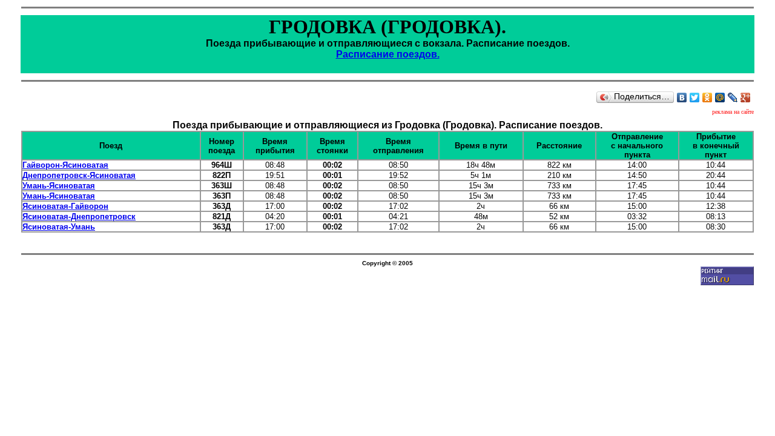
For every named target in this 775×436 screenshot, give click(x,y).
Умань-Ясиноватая (58, 185)
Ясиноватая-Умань (58, 226)
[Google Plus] (745, 97)
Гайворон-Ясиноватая (65, 165)
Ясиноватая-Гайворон (65, 206)
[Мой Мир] (720, 97)
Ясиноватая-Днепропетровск (79, 216)
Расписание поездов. (388, 54)
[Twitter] (694, 97)
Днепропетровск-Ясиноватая (79, 175)
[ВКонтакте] (682, 97)
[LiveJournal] (733, 97)
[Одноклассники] (707, 97)
